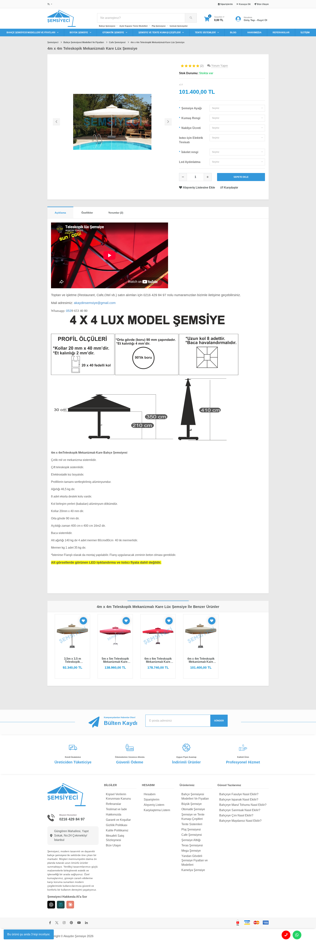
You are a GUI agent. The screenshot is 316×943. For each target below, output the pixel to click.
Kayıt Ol (262, 20)
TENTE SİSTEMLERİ (205, 32)
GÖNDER (219, 720)
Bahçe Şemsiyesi (107, 26)
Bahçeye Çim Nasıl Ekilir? (236, 815)
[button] (237, 108)
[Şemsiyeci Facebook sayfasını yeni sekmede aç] (50, 923)
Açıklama (60, 212)
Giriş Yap (249, 20)
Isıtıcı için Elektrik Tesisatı (191, 140)
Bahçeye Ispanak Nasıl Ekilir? (238, 799)
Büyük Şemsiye (191, 803)
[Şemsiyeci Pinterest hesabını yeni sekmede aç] (71, 923)
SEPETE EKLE (241, 177)
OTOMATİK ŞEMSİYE (113, 32)
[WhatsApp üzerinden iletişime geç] (297, 935)
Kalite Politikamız (117, 830)
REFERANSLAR (281, 32)
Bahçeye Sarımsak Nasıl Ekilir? (239, 810)
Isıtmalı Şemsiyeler (179, 26)
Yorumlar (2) (115, 212)
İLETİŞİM (305, 32)
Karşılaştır (230, 187)
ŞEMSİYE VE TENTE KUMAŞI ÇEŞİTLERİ (159, 32)
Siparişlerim (151, 799)
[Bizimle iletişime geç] (286, 935)
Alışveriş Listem (154, 804)
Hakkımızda (113, 814)
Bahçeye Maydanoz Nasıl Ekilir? (240, 820)
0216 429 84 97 (72, 819)
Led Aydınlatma (189, 161)
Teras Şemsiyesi (192, 845)
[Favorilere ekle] (83, 620)
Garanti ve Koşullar (118, 819)
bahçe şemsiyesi (57, 855)
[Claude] (70, 904)
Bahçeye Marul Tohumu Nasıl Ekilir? (242, 804)
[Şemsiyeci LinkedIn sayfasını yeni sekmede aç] (86, 923)
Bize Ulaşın (113, 845)
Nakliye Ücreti (191, 128)
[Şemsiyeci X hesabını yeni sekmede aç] (56, 923)
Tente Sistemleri (191, 824)
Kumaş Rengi (190, 118)
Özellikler (87, 212)
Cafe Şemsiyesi (191, 834)
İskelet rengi (189, 152)
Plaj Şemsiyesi (158, 26)
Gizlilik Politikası (116, 825)
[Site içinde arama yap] (191, 17)
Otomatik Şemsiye (193, 809)
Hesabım (149, 794)
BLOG (233, 32)
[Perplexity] (61, 904)
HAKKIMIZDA (254, 32)
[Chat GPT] (51, 904)
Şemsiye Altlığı (191, 840)
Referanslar (113, 803)
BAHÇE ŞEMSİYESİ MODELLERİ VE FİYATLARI (31, 32)
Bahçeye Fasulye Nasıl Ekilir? (238, 794)
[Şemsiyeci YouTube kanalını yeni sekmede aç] (78, 923)
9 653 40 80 (76, 311)
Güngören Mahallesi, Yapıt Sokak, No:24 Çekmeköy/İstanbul (71, 835)
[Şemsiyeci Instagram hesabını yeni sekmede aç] (64, 923)
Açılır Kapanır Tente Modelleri (133, 26)
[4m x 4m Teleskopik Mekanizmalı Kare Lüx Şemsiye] (112, 122)
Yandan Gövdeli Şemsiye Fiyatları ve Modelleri (194, 860)
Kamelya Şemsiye (193, 870)
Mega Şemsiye (191, 850)
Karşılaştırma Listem (157, 810)
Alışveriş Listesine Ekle (199, 187)
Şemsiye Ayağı (191, 108)
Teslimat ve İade (116, 809)
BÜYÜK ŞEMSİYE (79, 32)
